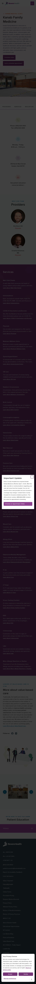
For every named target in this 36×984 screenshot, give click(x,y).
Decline (26, 974)
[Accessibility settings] (31, 979)
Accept (10, 974)
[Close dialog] (32, 477)
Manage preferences (10, 978)
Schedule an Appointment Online (15, 504)
